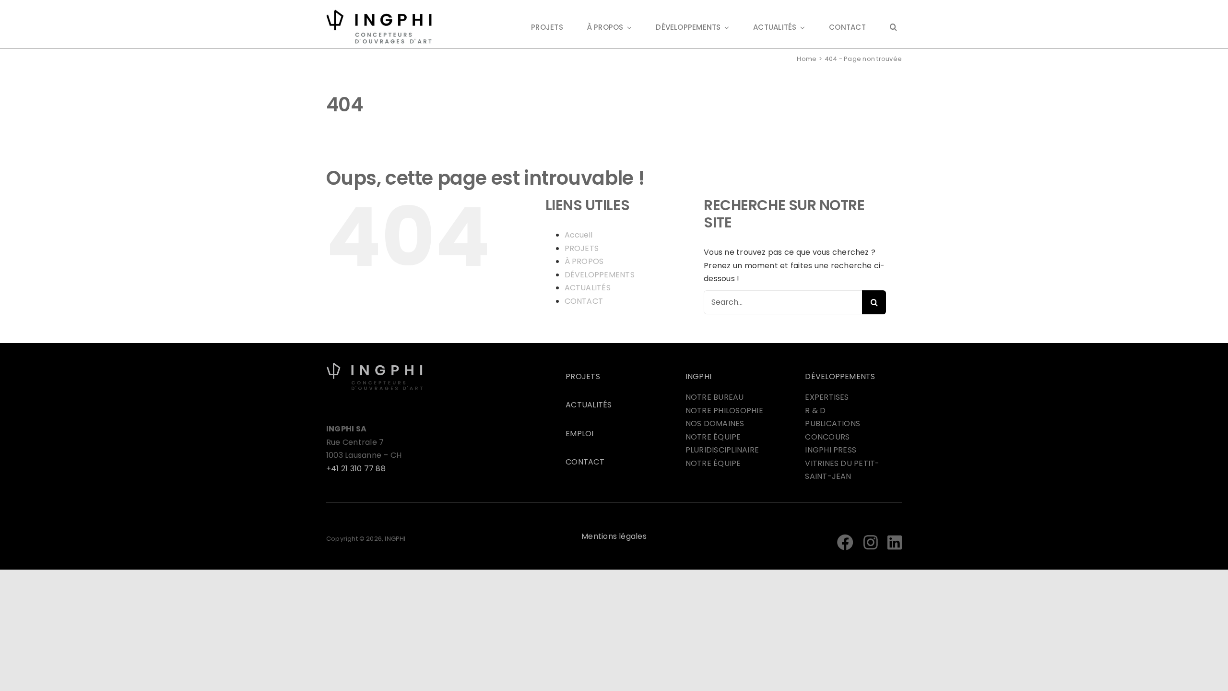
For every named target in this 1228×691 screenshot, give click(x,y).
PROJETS (582, 248)
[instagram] (870, 542)
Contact (585, 461)
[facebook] (845, 542)
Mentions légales (614, 536)
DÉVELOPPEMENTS (600, 274)
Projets (583, 376)
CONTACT (584, 301)
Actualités (589, 404)
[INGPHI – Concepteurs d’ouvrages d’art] (374, 365)
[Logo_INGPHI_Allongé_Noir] (379, 13)
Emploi (579, 433)
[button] (893, 28)
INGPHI (698, 376)
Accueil (579, 234)
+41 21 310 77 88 (356, 468)
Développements (840, 376)
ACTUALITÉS (588, 287)
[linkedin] (894, 542)
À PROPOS (584, 261)
